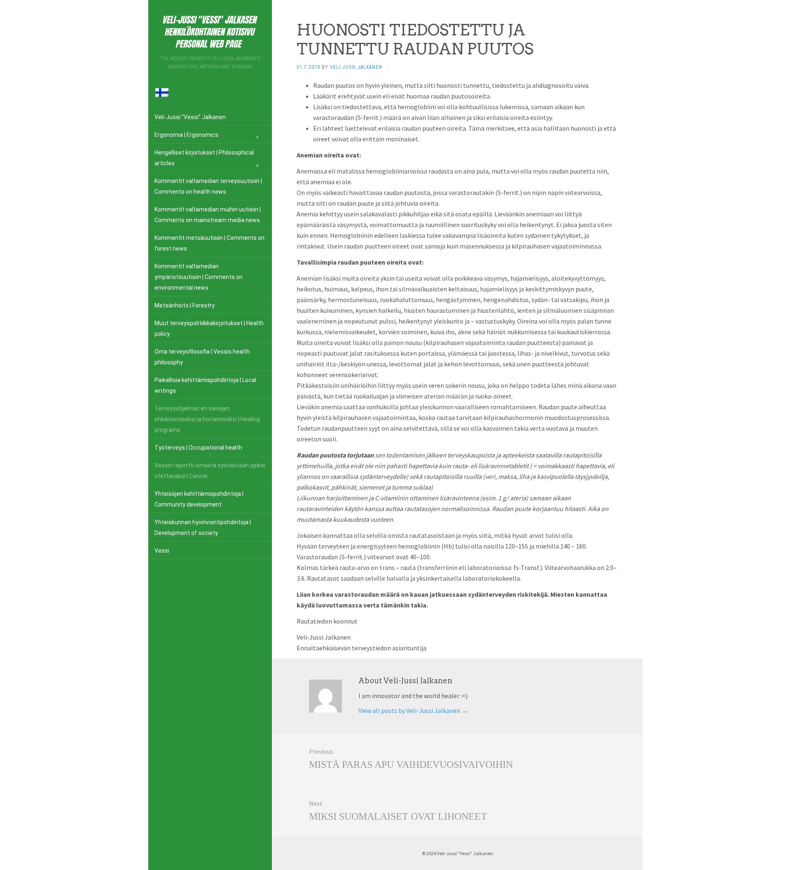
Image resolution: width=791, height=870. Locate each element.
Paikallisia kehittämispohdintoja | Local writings (205, 385)
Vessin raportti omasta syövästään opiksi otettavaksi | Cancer (209, 470)
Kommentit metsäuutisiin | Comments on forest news (209, 243)
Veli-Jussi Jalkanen (356, 67)
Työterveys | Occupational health (198, 447)
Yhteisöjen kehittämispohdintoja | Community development (198, 499)
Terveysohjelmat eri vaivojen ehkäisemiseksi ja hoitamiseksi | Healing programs (207, 419)
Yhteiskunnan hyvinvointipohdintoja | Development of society (202, 527)
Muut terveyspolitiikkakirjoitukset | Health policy (209, 328)
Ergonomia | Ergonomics (186, 134)
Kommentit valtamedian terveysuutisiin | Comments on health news (208, 186)
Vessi (161, 550)
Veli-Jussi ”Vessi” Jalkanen (190, 117)
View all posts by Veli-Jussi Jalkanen (413, 710)
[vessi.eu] (210, 30)
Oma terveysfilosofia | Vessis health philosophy (202, 357)
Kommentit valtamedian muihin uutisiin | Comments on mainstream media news (207, 214)
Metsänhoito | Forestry (184, 305)
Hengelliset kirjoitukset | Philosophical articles (204, 157)
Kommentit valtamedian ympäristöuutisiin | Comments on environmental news (198, 277)
